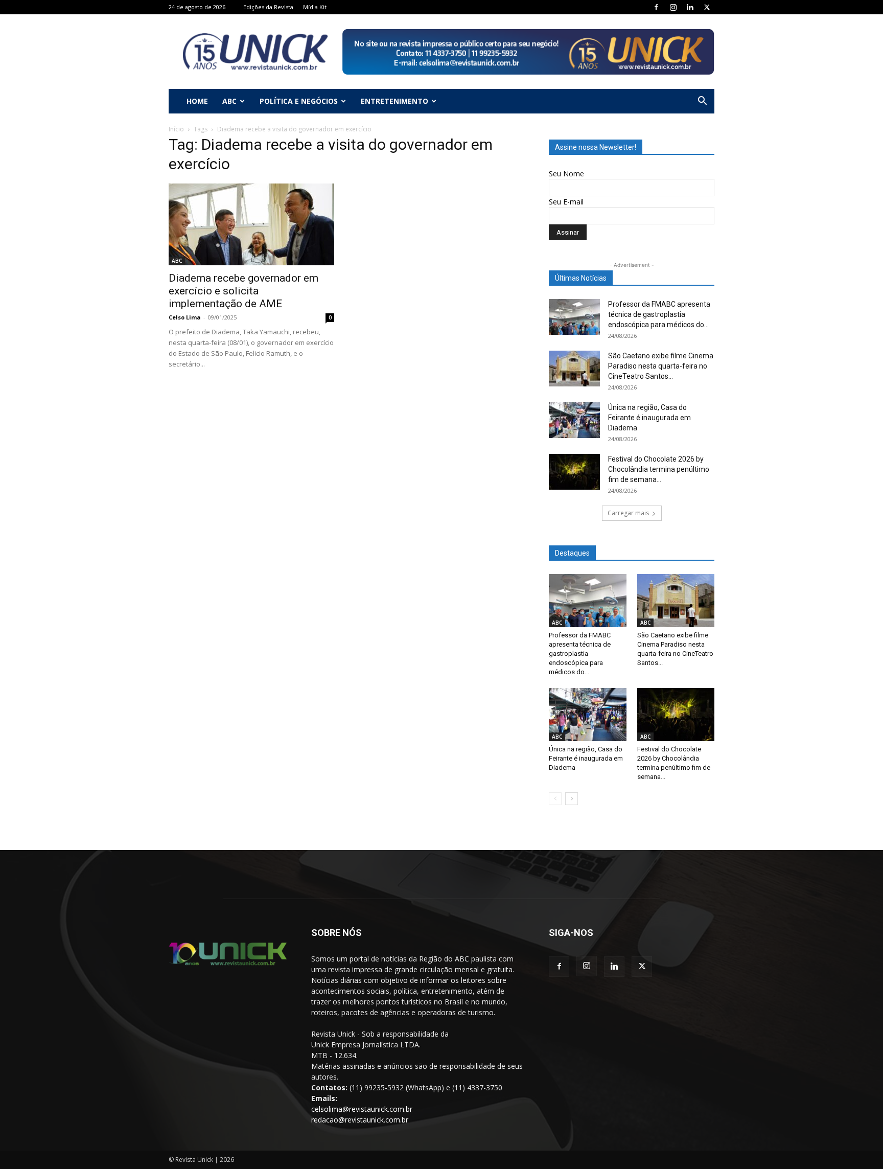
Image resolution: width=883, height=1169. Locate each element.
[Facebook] (656, 7)
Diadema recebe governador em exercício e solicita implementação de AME (243, 291)
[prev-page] (555, 798)
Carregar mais (628, 513)
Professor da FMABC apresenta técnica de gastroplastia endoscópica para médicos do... (659, 314)
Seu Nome (566, 173)
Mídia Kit (315, 7)
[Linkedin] (690, 7)
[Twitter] (706, 7)
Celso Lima (185, 317)
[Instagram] (673, 7)
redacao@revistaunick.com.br (359, 1120)
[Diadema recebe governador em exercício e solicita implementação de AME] (251, 224)
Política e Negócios (299, 101)
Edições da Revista (268, 7)
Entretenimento (394, 101)
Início (176, 129)
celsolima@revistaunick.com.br (361, 1109)
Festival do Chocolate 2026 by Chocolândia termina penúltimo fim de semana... (658, 469)
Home (197, 101)
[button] (702, 102)
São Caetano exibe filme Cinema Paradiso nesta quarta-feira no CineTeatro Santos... (660, 366)
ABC (229, 101)
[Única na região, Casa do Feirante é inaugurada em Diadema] (574, 420)
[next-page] (571, 798)
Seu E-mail (566, 202)
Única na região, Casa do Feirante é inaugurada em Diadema (649, 417)
